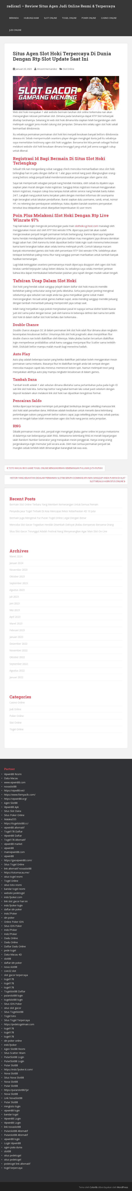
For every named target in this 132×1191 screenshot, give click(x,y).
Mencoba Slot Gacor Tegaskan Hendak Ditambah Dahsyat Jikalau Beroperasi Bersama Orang (61, 524)
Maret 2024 (15, 556)
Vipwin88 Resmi (12, 774)
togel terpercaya (13, 1167)
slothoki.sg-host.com (86, 226)
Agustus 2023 (17, 590)
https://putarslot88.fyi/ (16, 1090)
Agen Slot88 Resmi (14, 1049)
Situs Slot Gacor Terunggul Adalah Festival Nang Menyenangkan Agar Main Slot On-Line (58, 531)
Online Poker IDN (14, 921)
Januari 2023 (16, 637)
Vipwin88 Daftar (13, 835)
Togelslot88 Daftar (14, 991)
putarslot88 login (13, 995)
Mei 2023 (14, 610)
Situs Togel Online (14, 864)
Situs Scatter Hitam (14, 1053)
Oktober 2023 (17, 576)
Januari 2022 (16, 677)
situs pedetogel (12, 1155)
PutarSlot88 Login (14, 1057)
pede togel (10, 950)
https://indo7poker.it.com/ (18, 1069)
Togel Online (69, 18)
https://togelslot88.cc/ (16, 823)
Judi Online (15, 30)
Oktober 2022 (17, 657)
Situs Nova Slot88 (14, 1077)
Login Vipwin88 (12, 1143)
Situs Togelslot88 (13, 1012)
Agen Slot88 (11, 803)
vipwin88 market (13, 844)
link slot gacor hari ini (16, 901)
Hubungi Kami (31, 18)
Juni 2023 (14, 603)
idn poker (9, 917)
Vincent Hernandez (47, 68)
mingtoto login (12, 1106)
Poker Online (89, 18)
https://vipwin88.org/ (15, 798)
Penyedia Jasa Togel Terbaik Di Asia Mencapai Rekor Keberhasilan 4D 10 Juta (52, 511)
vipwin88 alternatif (14, 827)
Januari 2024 (16, 563)
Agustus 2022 (17, 670)
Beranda (14, 18)
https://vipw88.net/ (14, 790)
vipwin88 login (12, 1110)
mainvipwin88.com (14, 852)
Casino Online (109, 18)
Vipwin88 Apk (11, 807)
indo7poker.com (13, 897)
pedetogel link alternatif (17, 1163)
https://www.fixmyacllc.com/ (19, 794)
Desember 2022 (18, 643)
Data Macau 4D (13, 954)
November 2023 (18, 569)
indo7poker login (13, 905)
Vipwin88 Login (12, 1118)
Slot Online (50, 18)
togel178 (9, 979)
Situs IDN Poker (13, 926)
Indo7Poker (10, 913)
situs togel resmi (13, 876)
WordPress (122, 1187)
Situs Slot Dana (12, 811)
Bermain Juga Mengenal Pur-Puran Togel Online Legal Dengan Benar (47, 518)
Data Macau (11, 778)
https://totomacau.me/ (16, 872)
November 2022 (18, 650)
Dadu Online (11, 938)
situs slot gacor (12, 1008)
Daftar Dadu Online (15, 946)
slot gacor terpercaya (16, 975)
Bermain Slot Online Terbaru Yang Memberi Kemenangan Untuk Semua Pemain (53, 504)
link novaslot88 (12, 1126)
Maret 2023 (15, 623)
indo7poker (10, 1044)
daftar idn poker (13, 909)
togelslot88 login (13, 999)
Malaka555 (10, 819)
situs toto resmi (13, 885)
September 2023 (18, 583)
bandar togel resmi (14, 888)
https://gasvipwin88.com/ (18, 860)
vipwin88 (9, 848)
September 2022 (18, 663)
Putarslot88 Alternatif (16, 1131)
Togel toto (10, 1016)
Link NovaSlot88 (13, 1098)
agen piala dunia (13, 1147)
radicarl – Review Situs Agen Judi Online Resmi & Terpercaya (61, 6)
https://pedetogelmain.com (19, 1024)
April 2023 (14, 616)
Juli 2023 (14, 596)
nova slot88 (10, 967)
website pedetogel (14, 893)
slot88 (7, 958)
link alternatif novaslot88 (17, 868)
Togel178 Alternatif (14, 839)
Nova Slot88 (11, 1073)
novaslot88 (10, 786)
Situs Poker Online (14, 815)
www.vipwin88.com (14, 782)
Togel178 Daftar (13, 831)
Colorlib (94, 1187)
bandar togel (11, 1114)
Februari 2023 (17, 630)
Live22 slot (10, 971)
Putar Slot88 (11, 1065)
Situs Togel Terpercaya (17, 1020)
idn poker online (13, 1040)
